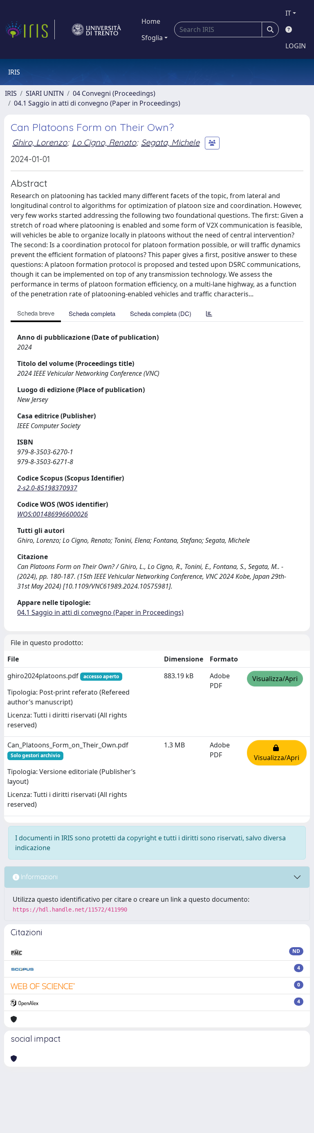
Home (150, 21)
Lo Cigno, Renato (104, 142)
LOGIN (295, 45)
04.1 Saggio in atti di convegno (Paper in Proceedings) (97, 103)
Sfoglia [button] (152, 37)
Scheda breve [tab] (35, 313)
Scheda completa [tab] (92, 313)
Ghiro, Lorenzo (39, 142)
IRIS (11, 93)
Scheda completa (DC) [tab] (160, 313)
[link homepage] (30, 29)
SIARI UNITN (45, 93)
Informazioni (38, 877)
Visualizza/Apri (275, 678)
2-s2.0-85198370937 (47, 487)
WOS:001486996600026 (52, 514)
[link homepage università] (96, 29)
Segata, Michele (170, 142)
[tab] (209, 313)
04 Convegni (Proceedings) (114, 93)
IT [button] (288, 13)
